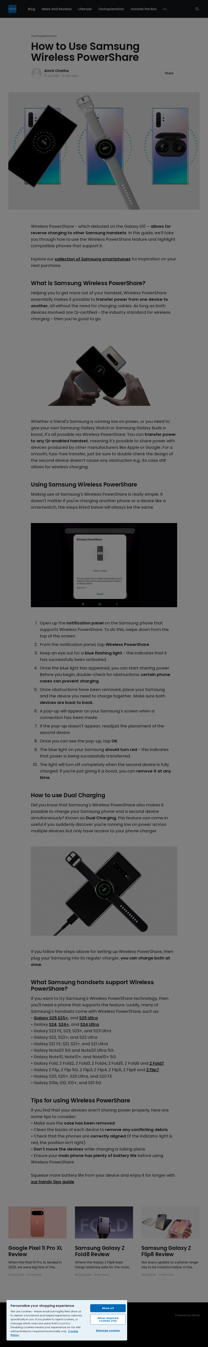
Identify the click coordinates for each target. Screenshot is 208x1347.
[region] (66, 1320)
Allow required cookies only (108, 1319)
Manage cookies (108, 1330)
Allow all (108, 1308)
